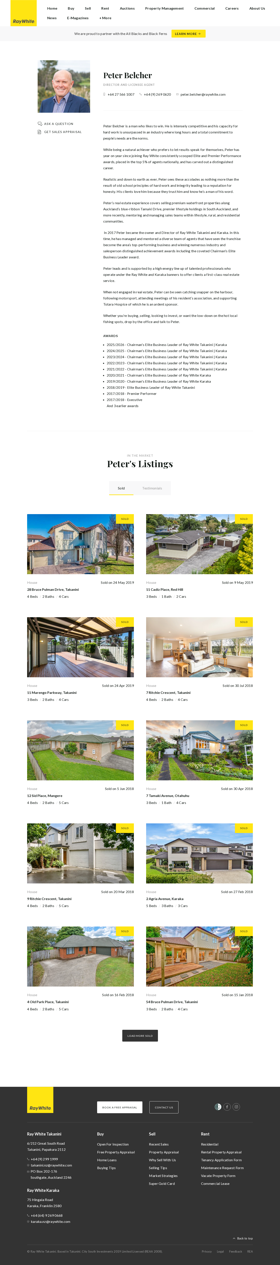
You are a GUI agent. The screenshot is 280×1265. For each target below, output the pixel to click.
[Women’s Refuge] (218, 1107)
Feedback (235, 1251)
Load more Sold (140, 1035)
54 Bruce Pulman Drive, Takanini (172, 1002)
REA (250, 1251)
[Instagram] (236, 1107)
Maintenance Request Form (222, 1168)
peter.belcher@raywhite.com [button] (203, 94)
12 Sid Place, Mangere (44, 795)
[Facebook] (227, 1107)
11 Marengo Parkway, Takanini (52, 692)
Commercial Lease (215, 1183)
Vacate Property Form (218, 1175)
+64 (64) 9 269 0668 (47, 1215)
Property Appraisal (164, 1152)
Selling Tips (158, 1168)
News (52, 18)
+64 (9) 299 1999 (44, 1159)
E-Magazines (78, 18)
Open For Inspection (113, 1144)
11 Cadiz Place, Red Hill (164, 589)
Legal (220, 1251)
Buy (100, 1134)
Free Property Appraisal (116, 1152)
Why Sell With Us (162, 1160)
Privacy (207, 1251)
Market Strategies (163, 1175)
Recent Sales (159, 1144)
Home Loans (107, 1160)
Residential (209, 1144)
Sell (152, 1134)
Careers (232, 8)
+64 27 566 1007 (121, 94)
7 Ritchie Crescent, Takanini (168, 692)
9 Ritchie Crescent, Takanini (49, 899)
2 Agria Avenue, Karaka (165, 899)
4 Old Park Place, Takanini (48, 1002)
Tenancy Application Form (221, 1160)
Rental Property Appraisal (221, 1152)
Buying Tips (106, 1168)
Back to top (245, 1238)
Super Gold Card (162, 1183)
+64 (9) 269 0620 (157, 94)
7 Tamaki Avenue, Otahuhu (167, 795)
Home (52, 8)
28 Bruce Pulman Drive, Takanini (53, 589)
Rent (205, 1134)
